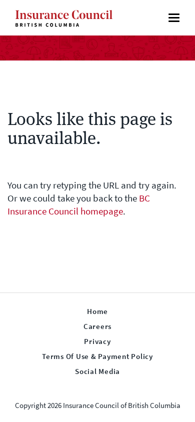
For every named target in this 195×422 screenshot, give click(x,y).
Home (97, 311)
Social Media (97, 371)
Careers (98, 327)
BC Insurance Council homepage (79, 205)
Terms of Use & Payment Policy (97, 357)
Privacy (97, 341)
